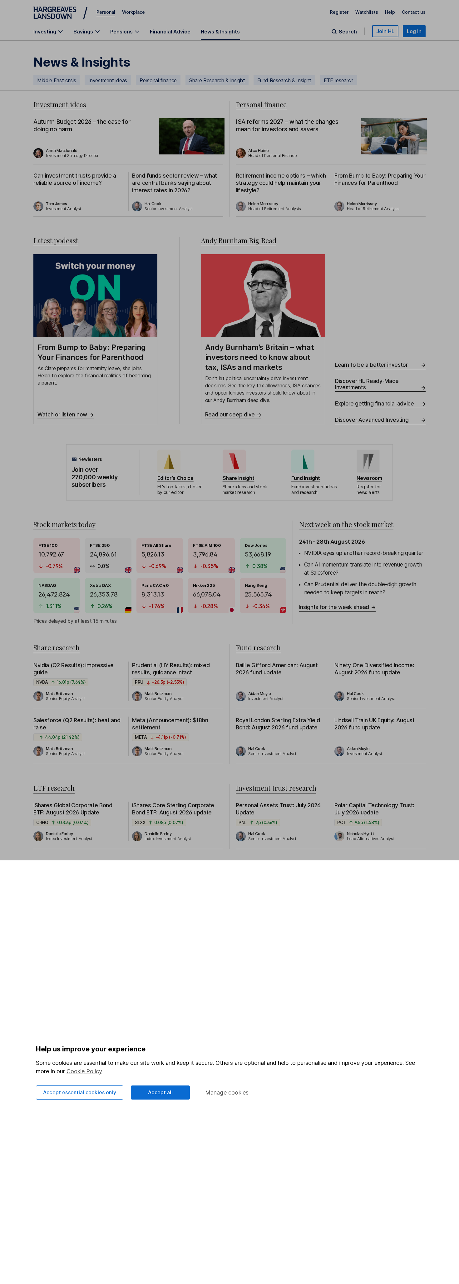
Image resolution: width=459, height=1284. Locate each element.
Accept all (160, 1092)
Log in (414, 31)
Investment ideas (107, 80)
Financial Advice (170, 31)
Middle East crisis (56, 80)
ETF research (338, 80)
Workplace (133, 12)
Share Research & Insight (217, 80)
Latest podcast (55, 240)
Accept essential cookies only (79, 1092)
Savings (83, 31)
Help (390, 12)
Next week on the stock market (346, 524)
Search (348, 31)
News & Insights (220, 31)
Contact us (414, 12)
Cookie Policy (84, 1071)
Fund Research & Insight (284, 80)
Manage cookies (227, 1092)
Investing (44, 31)
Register (339, 12)
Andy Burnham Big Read (238, 240)
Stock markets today (64, 524)
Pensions (121, 31)
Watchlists (366, 12)
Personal (105, 12)
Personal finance (158, 80)
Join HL (385, 31)
